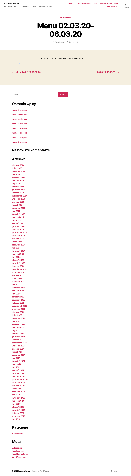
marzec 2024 (18, 254)
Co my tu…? (71, 4)
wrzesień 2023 (18, 272)
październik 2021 (19, 343)
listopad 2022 (18, 303)
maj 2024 (16, 248)
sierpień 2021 (18, 349)
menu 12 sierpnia (19, 142)
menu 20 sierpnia (19, 114)
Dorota (61, 42)
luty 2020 (16, 404)
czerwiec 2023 (18, 281)
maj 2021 (16, 358)
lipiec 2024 (17, 242)
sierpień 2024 (18, 239)
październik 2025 (19, 196)
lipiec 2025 (17, 205)
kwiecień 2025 (18, 214)
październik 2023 (19, 269)
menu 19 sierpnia (19, 119)
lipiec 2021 (17, 352)
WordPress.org (19, 457)
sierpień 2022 (18, 312)
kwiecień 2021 (18, 361)
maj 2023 (16, 284)
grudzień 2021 (18, 337)
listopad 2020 (18, 376)
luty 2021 (16, 367)
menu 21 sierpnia (19, 110)
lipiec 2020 (17, 389)
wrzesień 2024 (18, 235)
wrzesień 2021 (18, 346)
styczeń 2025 (18, 223)
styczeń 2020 (18, 407)
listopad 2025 (18, 193)
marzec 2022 (18, 327)
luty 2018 (16, 419)
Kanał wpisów (18, 451)
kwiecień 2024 (18, 251)
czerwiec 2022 (18, 318)
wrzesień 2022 (18, 309)
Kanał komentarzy (20, 454)
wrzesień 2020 (18, 382)
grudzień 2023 (18, 263)
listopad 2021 (18, 340)
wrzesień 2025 (18, 199)
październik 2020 (20, 379)
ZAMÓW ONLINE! (112, 6)
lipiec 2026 (17, 168)
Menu (95, 4)
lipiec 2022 (17, 315)
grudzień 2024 (18, 226)
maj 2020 (16, 395)
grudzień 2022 (18, 300)
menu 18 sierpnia (19, 124)
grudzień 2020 (18, 373)
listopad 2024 (18, 229)
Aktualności (65, 18)
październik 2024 (20, 232)
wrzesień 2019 (18, 416)
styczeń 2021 (18, 370)
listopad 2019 (18, 413)
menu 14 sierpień (19, 133)
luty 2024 (16, 257)
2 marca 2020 (73, 42)
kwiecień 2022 (18, 324)
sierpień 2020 (18, 386)
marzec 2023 (18, 291)
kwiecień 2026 (18, 177)
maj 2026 (16, 174)
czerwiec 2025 (18, 208)
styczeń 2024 (18, 260)
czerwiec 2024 (18, 245)
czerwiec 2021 (18, 355)
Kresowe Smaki (11, 3)
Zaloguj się (17, 448)
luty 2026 (16, 184)
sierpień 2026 (18, 165)
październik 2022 (19, 306)
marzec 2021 (18, 364)
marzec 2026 (18, 180)
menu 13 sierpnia (19, 137)
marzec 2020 (18, 401)
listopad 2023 (18, 266)
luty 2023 (16, 294)
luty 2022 (16, 330)
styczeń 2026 (18, 187)
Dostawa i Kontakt (84, 4)
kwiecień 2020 (18, 398)
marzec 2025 (18, 217)
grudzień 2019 (18, 410)
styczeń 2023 (18, 297)
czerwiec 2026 (18, 171)
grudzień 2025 (18, 190)
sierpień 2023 (18, 275)
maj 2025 (16, 211)
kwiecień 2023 (18, 288)
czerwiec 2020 (18, 392)
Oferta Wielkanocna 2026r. (108, 4)
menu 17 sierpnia (19, 128)
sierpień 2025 (18, 202)
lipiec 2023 (17, 278)
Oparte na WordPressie (40, 471)
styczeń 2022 (18, 333)
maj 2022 (16, 321)
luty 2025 (16, 220)
